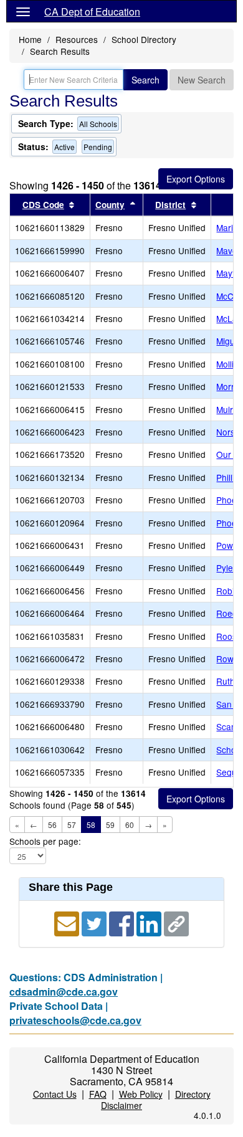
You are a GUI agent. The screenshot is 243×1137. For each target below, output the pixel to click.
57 (71, 824)
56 (52, 824)
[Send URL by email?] (68, 922)
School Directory (144, 39)
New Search (202, 80)
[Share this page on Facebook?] (122, 922)
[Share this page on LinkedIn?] (150, 922)
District (170, 205)
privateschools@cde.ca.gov (75, 1020)
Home (30, 39)
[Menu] (23, 11)
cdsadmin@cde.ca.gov (63, 991)
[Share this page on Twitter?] (95, 922)
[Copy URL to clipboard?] (176, 922)
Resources (76, 39)
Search (145, 80)
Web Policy (141, 1094)
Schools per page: (45, 841)
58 (91, 824)
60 (129, 824)
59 (110, 824)
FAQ (98, 1094)
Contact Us (55, 1094)
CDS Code (43, 205)
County (110, 205)
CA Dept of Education (92, 11)
